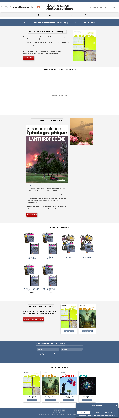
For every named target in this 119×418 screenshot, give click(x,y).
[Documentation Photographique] (59, 7)
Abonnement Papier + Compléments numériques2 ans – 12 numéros (50, 257)
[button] (116, 405)
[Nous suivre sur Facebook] (2, 7)
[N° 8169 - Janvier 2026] (68, 383)
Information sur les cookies (64, 414)
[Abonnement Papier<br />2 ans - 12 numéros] (86, 243)
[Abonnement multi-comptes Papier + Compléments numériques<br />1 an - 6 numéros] (31, 275)
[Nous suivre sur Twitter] (7, 7)
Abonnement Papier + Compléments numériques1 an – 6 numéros (32, 257)
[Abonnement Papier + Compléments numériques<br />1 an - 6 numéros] (31, 243)
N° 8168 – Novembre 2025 (87, 396)
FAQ (101, 7)
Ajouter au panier (62, 331)
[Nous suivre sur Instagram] (5, 7)
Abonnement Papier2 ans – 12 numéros (87, 257)
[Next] (93, 45)
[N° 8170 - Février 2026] (50, 383)
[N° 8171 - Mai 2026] (31, 383)
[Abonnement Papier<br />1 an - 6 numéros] (68, 243)
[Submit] (38, 7)
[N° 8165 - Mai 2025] (80, 316)
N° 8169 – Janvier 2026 (69, 396)
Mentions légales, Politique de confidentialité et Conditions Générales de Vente (101, 415)
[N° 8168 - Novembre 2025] (87, 383)
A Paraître (89, 15)
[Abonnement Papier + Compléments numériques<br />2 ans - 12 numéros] (50, 243)
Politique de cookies (82, 415)
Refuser (96, 412)
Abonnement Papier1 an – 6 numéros (68, 257)
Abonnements (32, 15)
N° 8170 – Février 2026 (50, 396)
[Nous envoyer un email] (10, 7)
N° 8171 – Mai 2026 (32, 396)
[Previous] (75, 45)
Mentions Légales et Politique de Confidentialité (46, 414)
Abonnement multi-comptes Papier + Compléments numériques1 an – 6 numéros (31, 289)
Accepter (83, 412)
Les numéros (44, 15)
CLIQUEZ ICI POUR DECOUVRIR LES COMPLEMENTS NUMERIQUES (47, 185)
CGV (57, 414)
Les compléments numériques (60, 15)
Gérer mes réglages (110, 412)
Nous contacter (78, 15)
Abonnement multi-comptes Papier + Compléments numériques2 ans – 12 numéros (50, 289)
